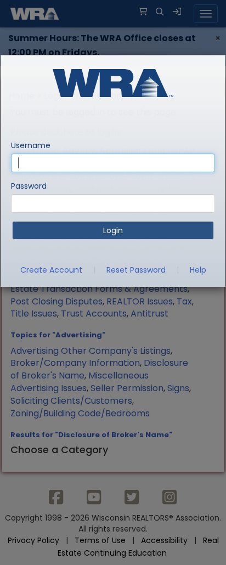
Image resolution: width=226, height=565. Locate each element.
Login (113, 230)
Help (198, 269)
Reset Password (136, 269)
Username (30, 145)
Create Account (51, 269)
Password (29, 185)
